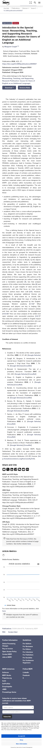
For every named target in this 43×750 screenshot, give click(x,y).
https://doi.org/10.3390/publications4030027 (19, 64)
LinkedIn (26, 672)
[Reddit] (23, 470)
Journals (6, 8)
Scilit (4, 681)
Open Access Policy (9, 651)
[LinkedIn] (12, 470)
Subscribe (7, 716)
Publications (16, 8)
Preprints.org (7, 678)
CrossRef (27, 366)
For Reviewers (28, 646)
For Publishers (28, 655)
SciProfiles (6, 683)
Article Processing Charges (8, 644)
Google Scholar (34, 355)
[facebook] (16, 470)
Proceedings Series (9, 692)
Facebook (26, 675)
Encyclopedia (7, 686)
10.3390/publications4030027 (13, 10)
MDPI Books (6, 675)
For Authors (27, 643)
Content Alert (12, 632)
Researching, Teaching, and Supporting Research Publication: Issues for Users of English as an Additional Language (18, 80)
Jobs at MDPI (7, 657)
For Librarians (28, 652)
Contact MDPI (7, 654)
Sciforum (5, 672)
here (29, 544)
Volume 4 (25, 8)
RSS (3, 632)
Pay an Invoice (7, 648)
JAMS (4, 689)
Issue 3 (33, 8)
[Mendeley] (27, 470)
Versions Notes (24, 88)
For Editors (27, 649)
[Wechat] (20, 470)
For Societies (27, 657)
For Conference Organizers (28, 661)
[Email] (4, 470)
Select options (8, 707)
